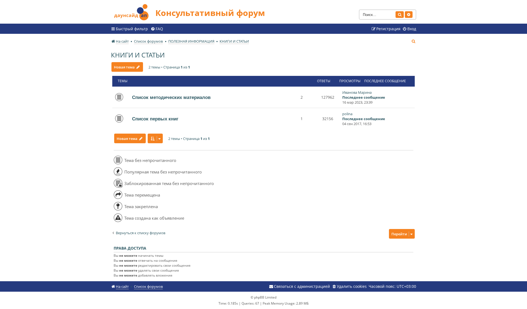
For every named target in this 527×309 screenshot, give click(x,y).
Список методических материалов (171, 97)
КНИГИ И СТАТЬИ (138, 54)
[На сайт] (133, 11)
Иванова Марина (357, 92)
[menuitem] (157, 28)
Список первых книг (155, 119)
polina (347, 113)
